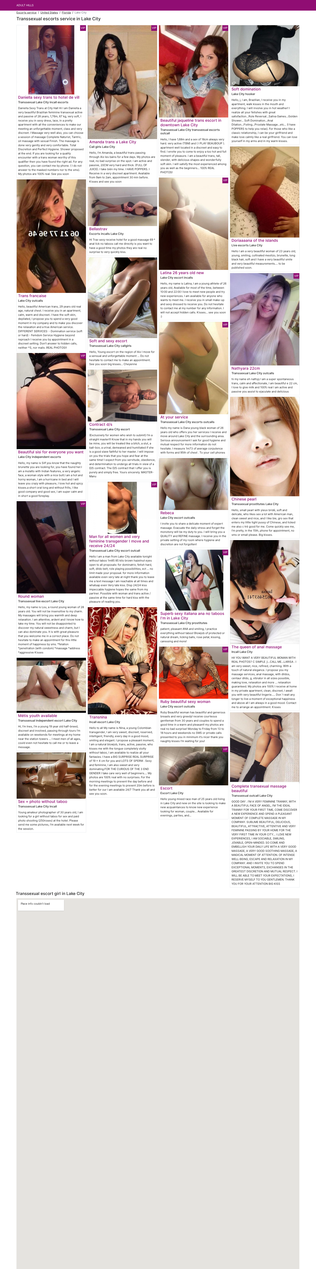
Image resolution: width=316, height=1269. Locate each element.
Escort (166, 788)
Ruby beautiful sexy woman (185, 701)
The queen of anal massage (257, 647)
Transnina (98, 717)
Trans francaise (32, 295)
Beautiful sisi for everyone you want (51, 452)
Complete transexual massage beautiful (259, 788)
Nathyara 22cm (246, 368)
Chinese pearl (244, 499)
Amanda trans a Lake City (112, 142)
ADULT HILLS (25, 5)
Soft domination (246, 89)
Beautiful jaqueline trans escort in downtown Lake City (190, 122)
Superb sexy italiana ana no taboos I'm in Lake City (192, 615)
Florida (66, 12)
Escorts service (26, 12)
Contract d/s (100, 424)
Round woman (31, 596)
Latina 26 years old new (182, 272)
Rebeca (167, 513)
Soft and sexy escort (108, 341)
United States (49, 12)
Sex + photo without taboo (42, 801)
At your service (174, 417)
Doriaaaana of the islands (255, 240)
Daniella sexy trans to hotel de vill (48, 97)
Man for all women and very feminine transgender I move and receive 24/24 (119, 541)
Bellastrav (98, 229)
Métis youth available (37, 715)
